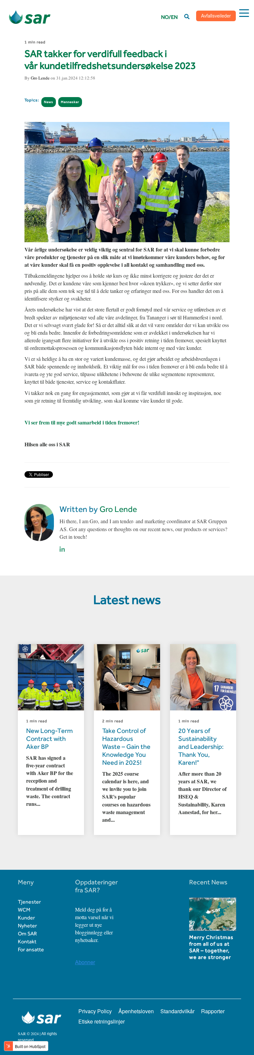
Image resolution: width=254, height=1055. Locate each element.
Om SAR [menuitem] (27, 933)
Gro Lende (40, 78)
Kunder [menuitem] (26, 918)
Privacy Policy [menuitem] (95, 1011)
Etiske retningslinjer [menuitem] (101, 1021)
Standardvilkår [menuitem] (177, 1011)
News (48, 102)
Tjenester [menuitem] (29, 902)
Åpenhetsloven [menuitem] (136, 1011)
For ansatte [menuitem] (31, 949)
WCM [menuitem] (24, 910)
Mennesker (70, 102)
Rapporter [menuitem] (213, 1011)
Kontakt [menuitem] (27, 941)
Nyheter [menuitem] (27, 925)
